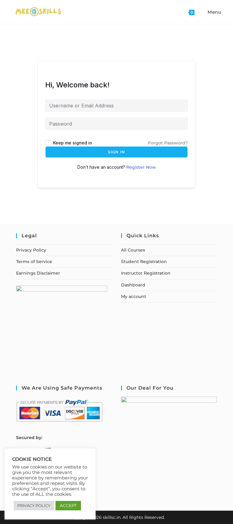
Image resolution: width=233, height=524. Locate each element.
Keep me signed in (72, 142)
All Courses (133, 250)
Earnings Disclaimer (38, 273)
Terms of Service (34, 261)
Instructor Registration (146, 273)
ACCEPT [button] (68, 505)
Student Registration (144, 261)
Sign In (116, 152)
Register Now (141, 167)
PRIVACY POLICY (33, 505)
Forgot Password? (168, 143)
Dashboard (133, 285)
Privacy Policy (31, 250)
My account (133, 296)
